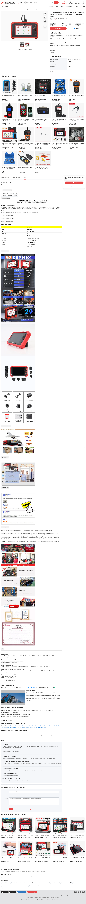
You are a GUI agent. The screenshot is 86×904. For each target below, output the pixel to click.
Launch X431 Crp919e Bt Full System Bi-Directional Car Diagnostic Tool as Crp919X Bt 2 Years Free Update (25, 835)
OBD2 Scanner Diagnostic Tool (49, 725)
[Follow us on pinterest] (82, 892)
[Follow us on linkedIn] (84, 892)
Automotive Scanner (6, 876)
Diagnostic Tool (38, 9)
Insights (69, 895)
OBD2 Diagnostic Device (17, 876)
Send (11, 809)
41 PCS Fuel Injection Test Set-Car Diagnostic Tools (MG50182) (58, 96)
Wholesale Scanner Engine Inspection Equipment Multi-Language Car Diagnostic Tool (25, 144)
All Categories (5, 6)
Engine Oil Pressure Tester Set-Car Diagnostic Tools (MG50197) (8, 168)
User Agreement (50, 899)
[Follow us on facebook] (75, 892)
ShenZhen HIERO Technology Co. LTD (60, 18)
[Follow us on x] (76, 892)
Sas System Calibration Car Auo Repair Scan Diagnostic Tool (76, 144)
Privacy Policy (62, 899)
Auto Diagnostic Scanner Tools (22, 885)
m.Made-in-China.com (46, 897)
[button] (52, 2)
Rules (84, 6)
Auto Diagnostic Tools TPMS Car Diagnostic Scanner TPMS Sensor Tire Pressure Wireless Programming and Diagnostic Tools (9, 96)
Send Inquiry (58, 28)
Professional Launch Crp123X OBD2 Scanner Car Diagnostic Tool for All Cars (60, 859)
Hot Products (17, 895)
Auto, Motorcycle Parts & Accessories (12, 9)
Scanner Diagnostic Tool (66, 882)
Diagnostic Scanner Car (77, 882)
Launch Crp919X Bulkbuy (35, 885)
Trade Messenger (21, 892)
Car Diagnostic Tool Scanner (7, 885)
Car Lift (35, 725)
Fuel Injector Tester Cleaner (23, 727)
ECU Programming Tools (12, 727)
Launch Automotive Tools (27, 725)
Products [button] (21, 2)
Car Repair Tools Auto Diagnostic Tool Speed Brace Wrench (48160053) (42, 144)
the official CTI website (31, 687)
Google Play (12, 892)
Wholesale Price (50, 895)
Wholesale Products (43, 895)
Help (62, 6)
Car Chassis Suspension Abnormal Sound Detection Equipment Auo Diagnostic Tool (25, 96)
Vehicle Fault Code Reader (30, 876)
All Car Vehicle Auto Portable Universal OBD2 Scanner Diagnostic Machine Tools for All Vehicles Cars (76, 96)
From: (7, 791)
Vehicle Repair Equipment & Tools (27, 9)
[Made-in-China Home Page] (8, 2)
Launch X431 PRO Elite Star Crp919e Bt (38, 727)
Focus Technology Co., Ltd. (34, 899)
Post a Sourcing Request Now (36, 809)
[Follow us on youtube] (80, 892)
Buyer (56, 6)
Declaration (56, 899)
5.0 (70, 179)
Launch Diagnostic (55, 882)
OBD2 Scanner (11, 725)
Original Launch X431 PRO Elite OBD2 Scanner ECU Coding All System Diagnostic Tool (8, 835)
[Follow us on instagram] (78, 892)
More (2, 888)
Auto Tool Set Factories (16, 882)
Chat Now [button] (77, 28)
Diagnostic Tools (18, 725)
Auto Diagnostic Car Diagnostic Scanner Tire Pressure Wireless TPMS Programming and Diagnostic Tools (26, 120)
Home (2, 9)
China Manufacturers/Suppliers (33, 895)
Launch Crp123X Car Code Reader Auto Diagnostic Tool (59, 144)
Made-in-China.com (37, 897)
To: (7, 795)
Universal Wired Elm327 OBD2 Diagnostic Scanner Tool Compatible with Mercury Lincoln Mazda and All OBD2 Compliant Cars (42, 120)
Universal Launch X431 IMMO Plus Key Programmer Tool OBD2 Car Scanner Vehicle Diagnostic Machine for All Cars (42, 859)
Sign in (83, 3)
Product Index (64, 895)
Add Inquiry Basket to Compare (25, 49)
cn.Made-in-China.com (55, 897)
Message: (6, 798)
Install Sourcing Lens (33, 892)
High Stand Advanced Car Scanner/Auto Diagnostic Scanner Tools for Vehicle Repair (43, 96)
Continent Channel (57, 895)
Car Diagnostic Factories (44, 882)
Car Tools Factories (6, 882)
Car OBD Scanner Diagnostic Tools (25, 167)
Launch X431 (39, 725)
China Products (23, 895)
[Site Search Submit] (56, 2)
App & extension (69, 6)
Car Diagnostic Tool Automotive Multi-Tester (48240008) (76, 120)
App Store (4, 892)
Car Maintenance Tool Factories (30, 882)
